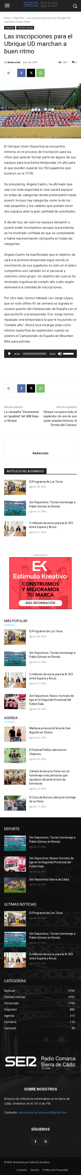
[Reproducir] (9, 354)
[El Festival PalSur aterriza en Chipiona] (15, 755)
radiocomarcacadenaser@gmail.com (42, 1112)
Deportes (18, 18)
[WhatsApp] (40, 73)
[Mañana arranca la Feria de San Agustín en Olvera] (15, 734)
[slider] (69, 353)
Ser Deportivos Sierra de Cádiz (49, 879)
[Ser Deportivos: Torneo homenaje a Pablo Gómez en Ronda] (15, 508)
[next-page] (13, 543)
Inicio (7, 18)
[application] (40, 354)
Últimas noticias (25, 27)
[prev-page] (6, 543)
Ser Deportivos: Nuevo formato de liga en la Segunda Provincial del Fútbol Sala (51, 700)
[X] (31, 73)
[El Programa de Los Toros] (15, 487)
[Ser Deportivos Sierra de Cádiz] (15, 885)
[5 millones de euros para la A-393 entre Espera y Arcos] (15, 529)
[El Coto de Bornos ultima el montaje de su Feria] (15, 803)
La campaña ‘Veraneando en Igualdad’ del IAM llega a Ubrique (21, 416)
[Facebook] (21, 73)
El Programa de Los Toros (46, 481)
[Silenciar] (60, 354)
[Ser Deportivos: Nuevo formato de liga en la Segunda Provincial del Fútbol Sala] (15, 701)
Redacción (13, 62)
